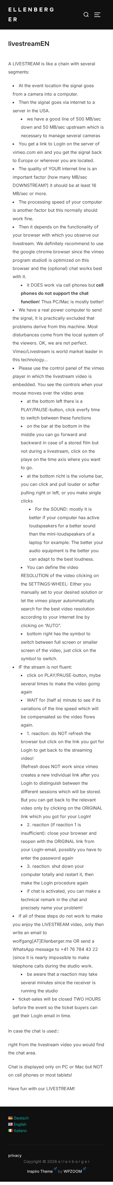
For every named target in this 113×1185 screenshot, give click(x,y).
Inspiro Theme (40, 1171)
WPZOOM (73, 1171)
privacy (15, 1155)
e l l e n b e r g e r (31, 14)
